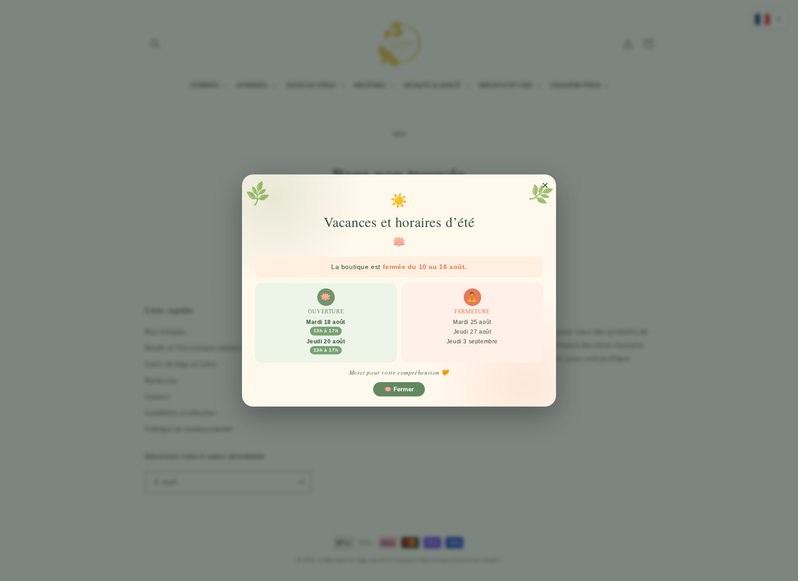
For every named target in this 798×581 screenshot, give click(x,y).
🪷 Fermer (399, 389)
